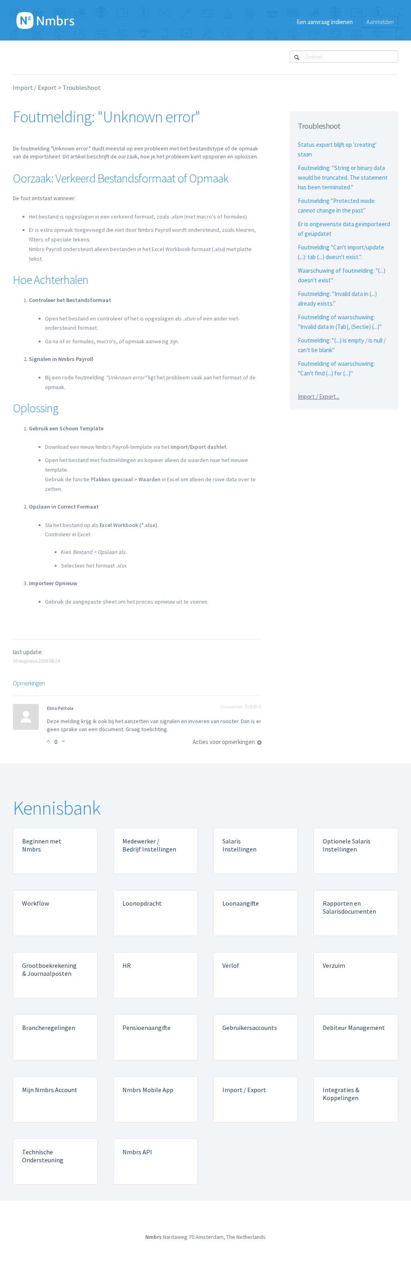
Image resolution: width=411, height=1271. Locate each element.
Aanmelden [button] (380, 22)
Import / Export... (319, 396)
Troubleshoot (82, 87)
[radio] (48, 741)
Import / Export (35, 87)
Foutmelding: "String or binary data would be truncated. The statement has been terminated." (343, 177)
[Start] (45, 20)
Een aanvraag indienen (325, 22)
